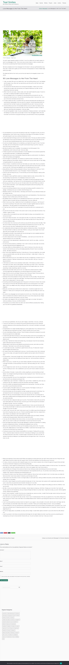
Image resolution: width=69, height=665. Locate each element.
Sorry (6, 634)
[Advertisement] (34, 19)
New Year (9, 630)
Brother (8, 617)
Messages (8, 57)
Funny (11, 621)
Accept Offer (4, 613)
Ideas (37, 3)
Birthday (18, 615)
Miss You (12, 628)
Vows (13, 636)
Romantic (17, 632)
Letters (59, 3)
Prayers (50, 3)
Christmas (12, 617)
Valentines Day (9, 636)
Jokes (55, 3)
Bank (14, 615)
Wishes (45, 3)
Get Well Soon (15, 621)
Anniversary (17, 613)
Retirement (12, 632)
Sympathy (10, 634)
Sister (3, 634)
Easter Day (12, 619)
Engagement (17, 619)
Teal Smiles (9, 2)
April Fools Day (5, 615)
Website (1, 571)
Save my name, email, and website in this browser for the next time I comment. (16, 576)
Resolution (13, 630)
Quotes (41, 3)
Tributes (64, 3)
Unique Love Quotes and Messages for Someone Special (55, 538)
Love (15, 57)
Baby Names (10, 615)
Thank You (4, 636)
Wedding (17, 636)
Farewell (4, 621)
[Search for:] (11, 587)
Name (1, 561)
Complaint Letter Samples (6, 619)
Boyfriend (4, 617)
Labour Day (4, 628)
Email (1, 566)
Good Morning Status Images (7, 538)
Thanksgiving (15, 634)
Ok (60, 663)
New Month (4, 630)
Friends (8, 621)
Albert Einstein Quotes (11, 613)
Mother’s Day (16, 628)
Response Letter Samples (6, 632)
